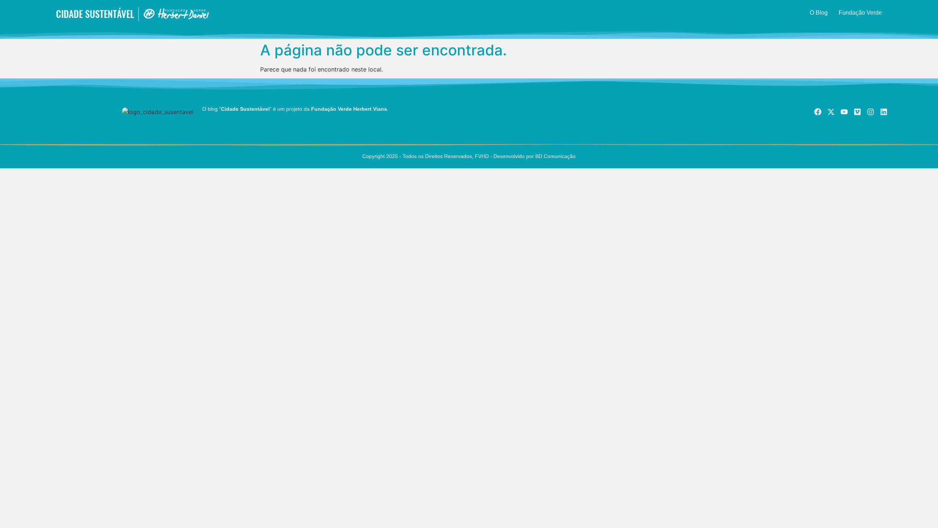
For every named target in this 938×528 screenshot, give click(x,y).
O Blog (819, 13)
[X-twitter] (831, 111)
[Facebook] (817, 111)
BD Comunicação (555, 156)
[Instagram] (870, 111)
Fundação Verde (860, 13)
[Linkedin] (883, 111)
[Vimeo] (857, 111)
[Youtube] (844, 111)
